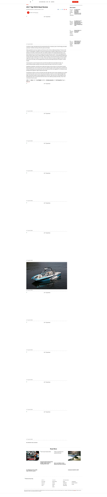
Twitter (53, 485)
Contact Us (43, 484)
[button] (58, 9)
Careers (42, 485)
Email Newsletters (54, 481)
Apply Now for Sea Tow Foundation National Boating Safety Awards (77, 42)
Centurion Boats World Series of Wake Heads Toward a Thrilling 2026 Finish (46, 462)
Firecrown (74, 490)
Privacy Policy (43, 481)
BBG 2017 (29, 442)
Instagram (53, 484)
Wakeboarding (65, 485)
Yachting (73, 484)
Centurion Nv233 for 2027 (73, 469)
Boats (27, 4)
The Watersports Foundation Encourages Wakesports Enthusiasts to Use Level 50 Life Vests (77, 12)
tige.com (28, 81)
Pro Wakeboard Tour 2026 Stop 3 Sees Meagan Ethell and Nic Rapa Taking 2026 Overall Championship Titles (78, 23)
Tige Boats (35, 442)
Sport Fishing (64, 484)
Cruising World (74, 481)
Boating (64, 481)
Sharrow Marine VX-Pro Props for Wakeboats (77, 31)
